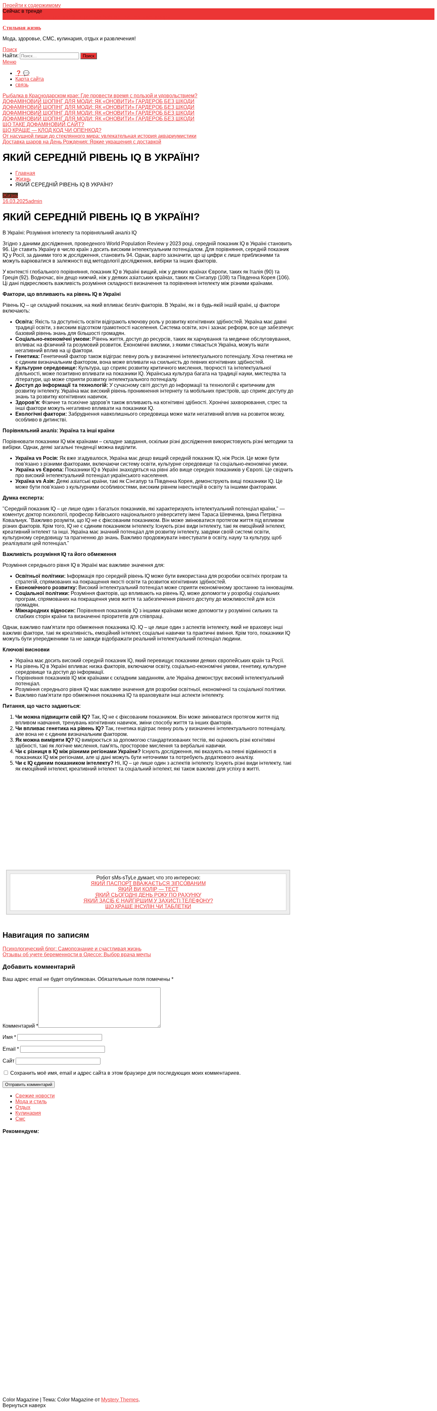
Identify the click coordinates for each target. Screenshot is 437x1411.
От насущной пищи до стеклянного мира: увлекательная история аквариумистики (99, 136)
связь (21, 84)
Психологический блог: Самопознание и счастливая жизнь (72, 948)
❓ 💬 (22, 73)
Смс (20, 1118)
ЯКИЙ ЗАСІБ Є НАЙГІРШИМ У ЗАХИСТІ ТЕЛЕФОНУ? (148, 900)
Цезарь (161, 17)
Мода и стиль (31, 1101)
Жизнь (10, 195)
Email (11, 1049)
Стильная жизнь (22, 27)
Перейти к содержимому (32, 5)
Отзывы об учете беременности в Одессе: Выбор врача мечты (77, 954)
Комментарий (20, 1026)
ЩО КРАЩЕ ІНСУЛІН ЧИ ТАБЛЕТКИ (148, 906)
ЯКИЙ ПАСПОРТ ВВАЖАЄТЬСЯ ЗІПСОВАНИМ (148, 883)
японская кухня (21, 17)
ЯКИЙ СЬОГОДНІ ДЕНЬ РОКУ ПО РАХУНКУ (148, 895)
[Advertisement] (148, 822)
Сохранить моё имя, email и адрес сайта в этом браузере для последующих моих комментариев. (125, 1073)
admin (35, 201)
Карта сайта (29, 79)
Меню (9, 62)
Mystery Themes (120, 1399)
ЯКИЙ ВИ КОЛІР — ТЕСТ (148, 889)
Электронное (54, 17)
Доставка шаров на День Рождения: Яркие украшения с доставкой (82, 141)
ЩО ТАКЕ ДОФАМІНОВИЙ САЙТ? (43, 124)
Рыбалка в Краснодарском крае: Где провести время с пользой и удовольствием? (100, 95)
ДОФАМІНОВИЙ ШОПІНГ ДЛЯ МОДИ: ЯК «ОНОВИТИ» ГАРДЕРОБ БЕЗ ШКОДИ (99, 101)
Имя (9, 1037)
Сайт (8, 1061)
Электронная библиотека (100, 17)
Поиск (10, 49)
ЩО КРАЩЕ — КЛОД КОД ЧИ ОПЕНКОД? (52, 130)
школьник (141, 17)
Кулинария (28, 1113)
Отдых (22, 1107)
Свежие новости (35, 1095)
